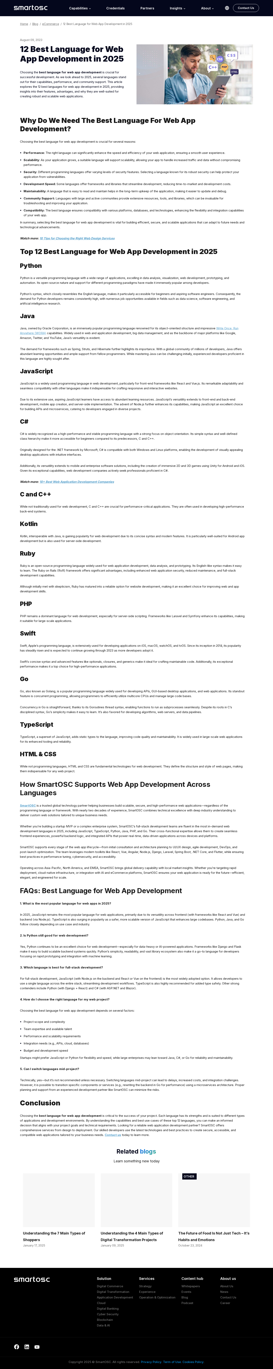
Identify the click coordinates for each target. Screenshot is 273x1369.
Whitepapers (190, 1286)
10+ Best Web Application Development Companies (77, 482)
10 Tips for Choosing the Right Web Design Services (77, 238)
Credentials (115, 8)
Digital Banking (108, 1308)
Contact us (113, 1135)
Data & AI (103, 1325)
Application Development (115, 1297)
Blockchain (105, 1320)
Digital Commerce (110, 1286)
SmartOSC (28, 805)
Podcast (187, 1303)
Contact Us (246, 8)
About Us (226, 1286)
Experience (147, 1292)
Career (225, 1303)
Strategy (145, 1286)
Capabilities (78, 8)
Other (189, 1176)
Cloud (101, 1303)
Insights (176, 8)
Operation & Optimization (157, 1297)
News (224, 1292)
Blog (184, 1297)
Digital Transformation (113, 1292)
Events (186, 1292)
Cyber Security (108, 1314)
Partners (147, 8)
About (206, 8)
